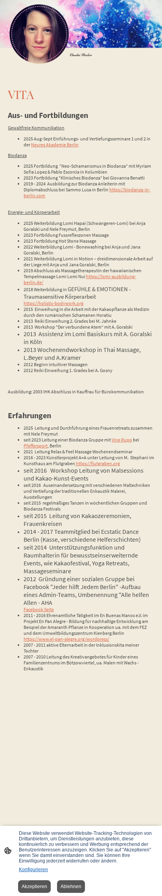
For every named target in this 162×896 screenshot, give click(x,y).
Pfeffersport (36, 446)
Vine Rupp (122, 440)
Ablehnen (71, 886)
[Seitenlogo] (39, 34)
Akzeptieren (34, 886)
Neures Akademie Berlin (55, 145)
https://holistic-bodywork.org (53, 303)
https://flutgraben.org (97, 463)
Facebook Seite (39, 609)
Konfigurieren (33, 869)
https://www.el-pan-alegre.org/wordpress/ (66, 639)
